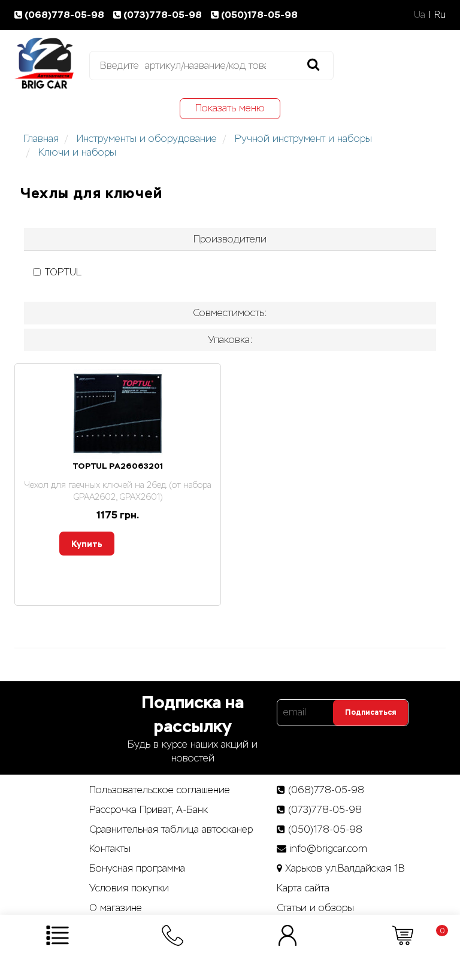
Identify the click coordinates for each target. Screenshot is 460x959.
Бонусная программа (137, 868)
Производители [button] (230, 239)
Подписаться (370, 712)
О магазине (115, 908)
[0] (402, 934)
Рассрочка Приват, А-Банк (148, 809)
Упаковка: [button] (230, 339)
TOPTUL (63, 272)
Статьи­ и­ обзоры (315, 908)
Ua (419, 14)
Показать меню (230, 108)
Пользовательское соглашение (159, 790)
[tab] (230, 239)
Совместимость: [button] (230, 312)
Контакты (110, 848)
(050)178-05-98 (259, 14)
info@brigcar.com (328, 848)
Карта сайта (303, 888)
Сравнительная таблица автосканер (171, 829)
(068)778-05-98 (65, 14)
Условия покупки (129, 888)
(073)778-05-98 (164, 14)
